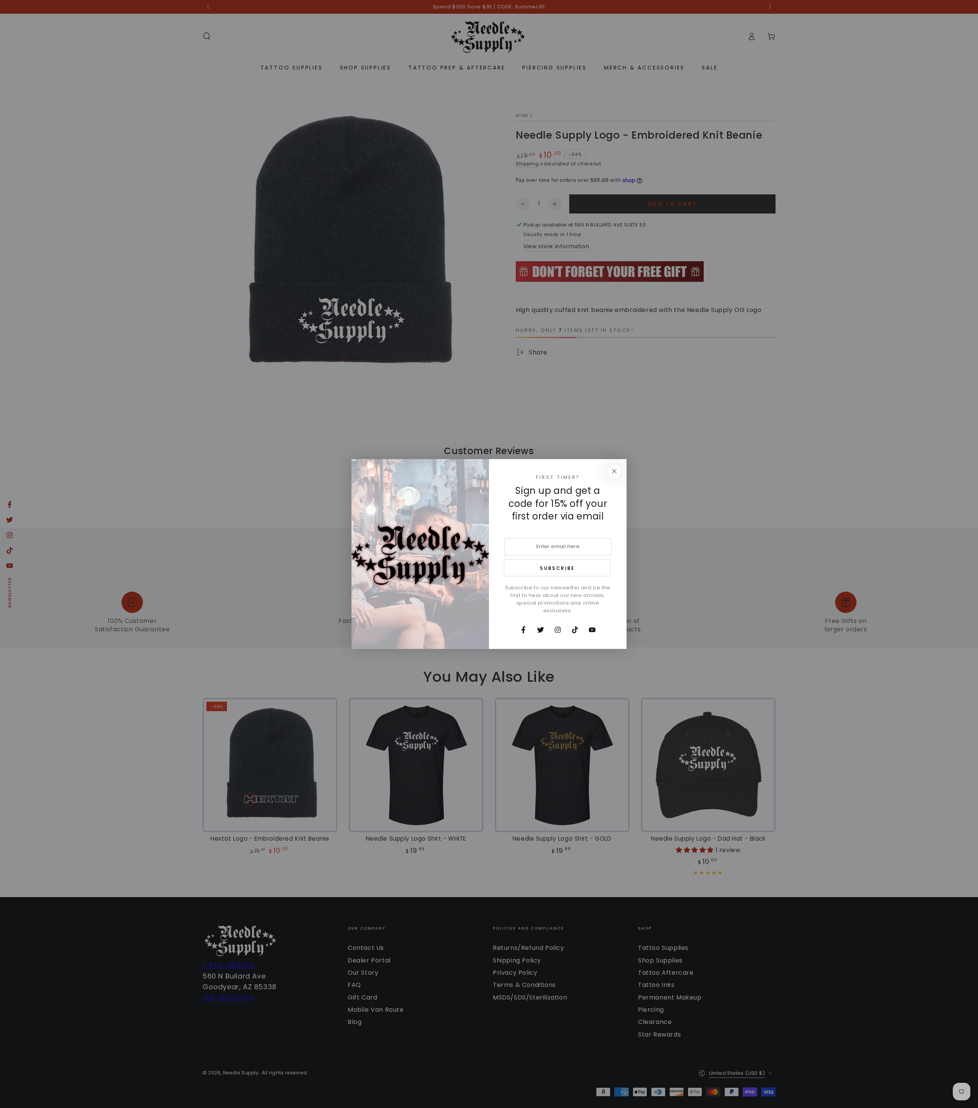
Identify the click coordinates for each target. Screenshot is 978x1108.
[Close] (614, 471)
